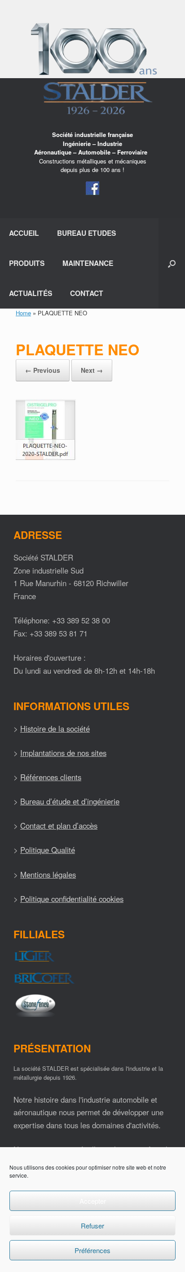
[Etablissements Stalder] (92, 68)
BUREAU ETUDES (86, 233)
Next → (92, 370)
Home (23, 313)
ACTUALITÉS (30, 293)
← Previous (42, 370)
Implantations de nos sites (63, 752)
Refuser (92, 1225)
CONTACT (86, 293)
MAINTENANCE (87, 263)
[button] (172, 263)
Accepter (92, 1201)
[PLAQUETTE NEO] (46, 457)
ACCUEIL (24, 233)
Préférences (92, 1250)
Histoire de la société (55, 728)
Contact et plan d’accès (58, 825)
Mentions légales (48, 874)
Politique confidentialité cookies (71, 898)
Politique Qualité (47, 849)
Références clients (50, 777)
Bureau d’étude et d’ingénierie (69, 801)
